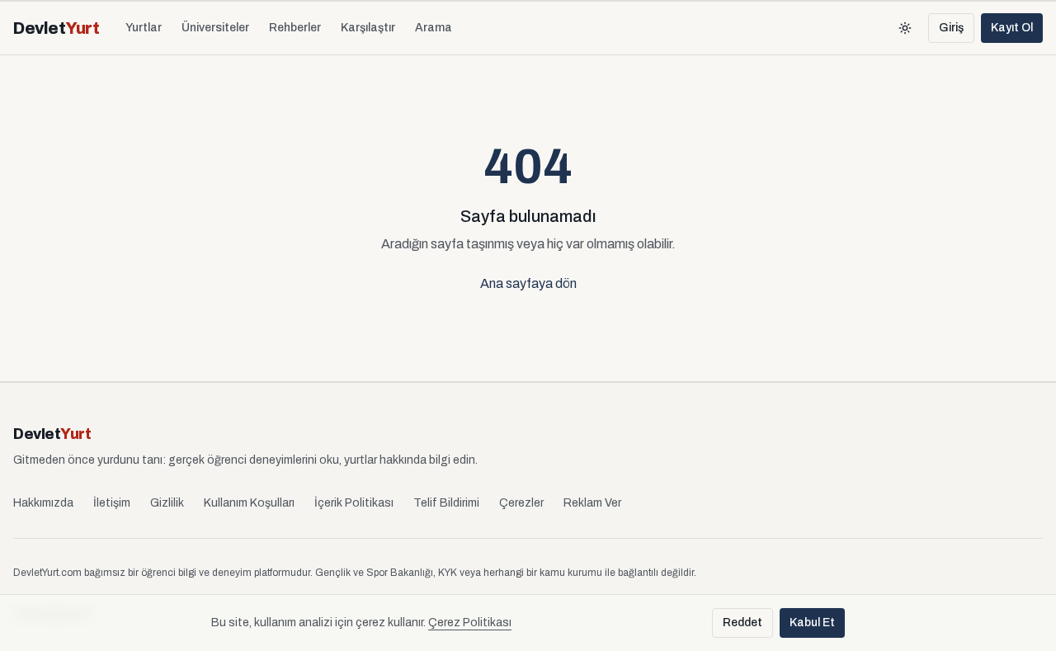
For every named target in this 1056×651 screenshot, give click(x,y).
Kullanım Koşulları (249, 503)
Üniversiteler (215, 27)
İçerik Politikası (354, 503)
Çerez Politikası (470, 622)
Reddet (742, 622)
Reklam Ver (592, 503)
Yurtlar (143, 27)
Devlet (56, 28)
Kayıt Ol (1012, 27)
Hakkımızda (43, 503)
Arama (433, 27)
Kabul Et (812, 622)
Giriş (951, 27)
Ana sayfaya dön (528, 283)
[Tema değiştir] (905, 28)
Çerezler (521, 503)
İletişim (111, 503)
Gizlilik (167, 503)
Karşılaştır (368, 27)
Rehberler (295, 27)
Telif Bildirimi (446, 503)
